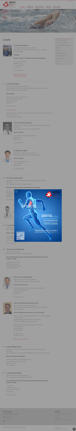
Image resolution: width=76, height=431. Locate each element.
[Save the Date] (38, 215)
